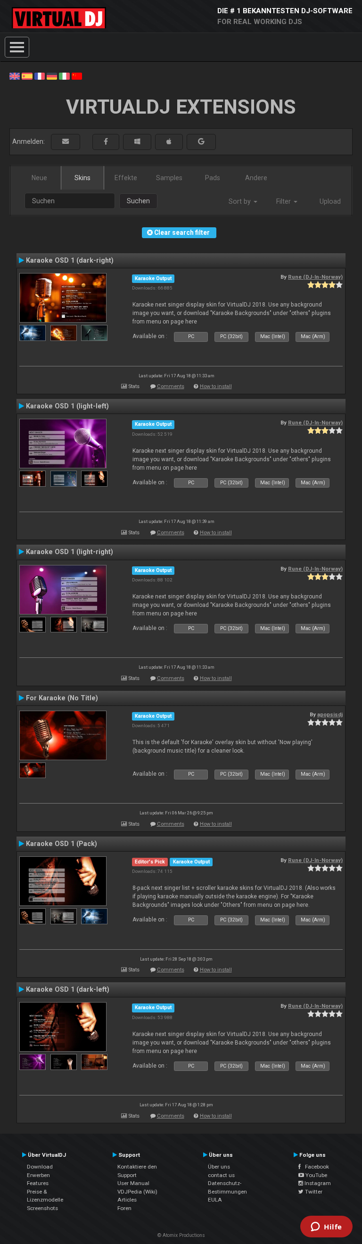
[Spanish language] (27, 75)
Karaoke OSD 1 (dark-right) (70, 260)
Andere (256, 178)
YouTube (315, 1175)
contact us (221, 1175)
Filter (284, 201)
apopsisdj (330, 714)
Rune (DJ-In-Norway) (315, 277)
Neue (39, 178)
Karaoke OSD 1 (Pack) (61, 843)
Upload (330, 201)
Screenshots (42, 1208)
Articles (127, 1199)
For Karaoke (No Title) (62, 698)
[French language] (39, 75)
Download (40, 1166)
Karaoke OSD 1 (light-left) (67, 406)
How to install (216, 386)
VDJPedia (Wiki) (137, 1191)
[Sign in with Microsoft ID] (137, 141)
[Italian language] (64, 75)
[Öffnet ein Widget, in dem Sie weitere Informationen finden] (326, 1227)
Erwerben (38, 1175)
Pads (212, 178)
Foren (124, 1208)
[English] (14, 75)
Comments (170, 386)
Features (38, 1183)
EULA (215, 1199)
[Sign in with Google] (201, 141)
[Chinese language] (77, 75)
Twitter (313, 1191)
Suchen (138, 201)
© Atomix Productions (181, 1235)
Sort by (241, 201)
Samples (169, 178)
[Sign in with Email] (65, 141)
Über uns (219, 1166)
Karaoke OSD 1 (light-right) (69, 552)
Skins (82, 178)
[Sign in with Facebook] (105, 141)
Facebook (315, 1166)
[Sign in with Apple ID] (169, 141)
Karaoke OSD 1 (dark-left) (67, 989)
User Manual (133, 1183)
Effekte (126, 178)
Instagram (317, 1183)
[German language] (52, 75)
